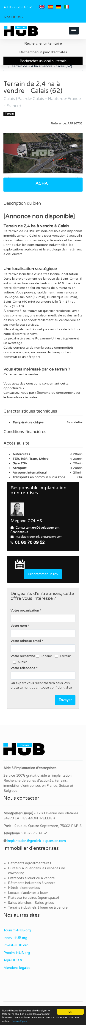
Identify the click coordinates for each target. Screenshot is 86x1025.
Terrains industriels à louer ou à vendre (38, 907)
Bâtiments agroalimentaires (29, 863)
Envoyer (65, 700)
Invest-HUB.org (15, 945)
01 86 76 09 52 (19, 7)
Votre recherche (23, 656)
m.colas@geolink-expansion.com (39, 537)
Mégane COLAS (26, 520)
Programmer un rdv (43, 574)
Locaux (46, 656)
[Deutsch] (58, 7)
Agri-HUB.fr (12, 960)
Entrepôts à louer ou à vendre (31, 878)
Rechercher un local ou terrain (43, 61)
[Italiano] (66, 7)
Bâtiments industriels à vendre (31, 883)
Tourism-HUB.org (17, 930)
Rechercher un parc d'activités (43, 52)
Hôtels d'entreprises (24, 888)
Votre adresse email (26, 641)
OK (70, 1011)
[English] (41, 7)
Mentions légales (16, 968)
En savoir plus (19, 1021)
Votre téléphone (23, 668)
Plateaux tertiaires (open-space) (33, 898)
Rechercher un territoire (43, 43)
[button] (14, 17)
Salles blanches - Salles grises (31, 903)
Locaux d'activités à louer (28, 893)
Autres (22, 662)
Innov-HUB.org (15, 938)
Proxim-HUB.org (16, 953)
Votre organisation (25, 610)
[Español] (50, 7)
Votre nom (19, 626)
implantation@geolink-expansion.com (36, 841)
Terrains (66, 656)
